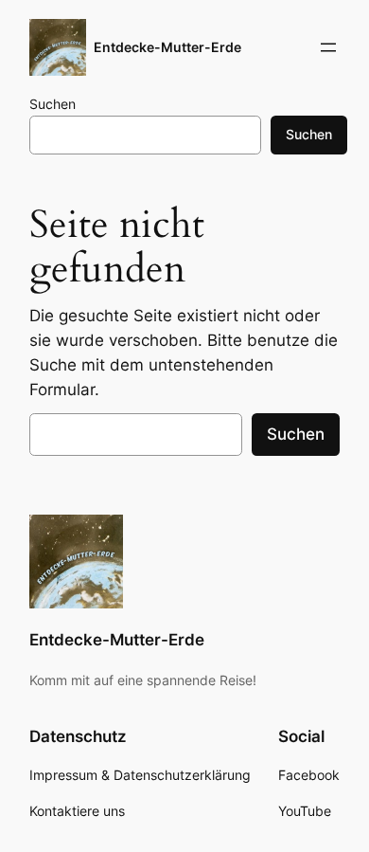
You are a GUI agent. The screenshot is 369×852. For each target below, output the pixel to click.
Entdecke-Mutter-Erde (167, 47)
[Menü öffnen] (328, 47)
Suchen (52, 104)
